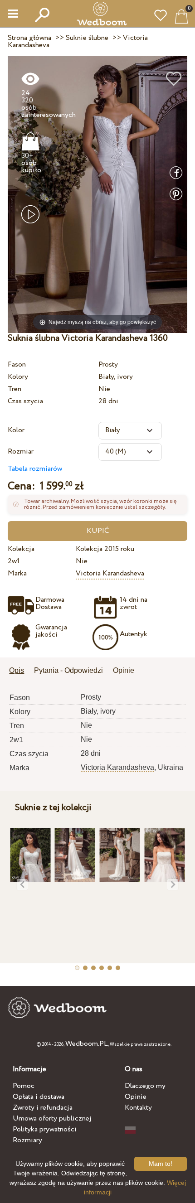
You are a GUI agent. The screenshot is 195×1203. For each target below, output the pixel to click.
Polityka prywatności (45, 1129)
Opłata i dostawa (38, 1097)
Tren (14, 389)
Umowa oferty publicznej (52, 1118)
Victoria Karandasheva (110, 573)
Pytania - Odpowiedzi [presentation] (68, 670)
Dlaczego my (145, 1086)
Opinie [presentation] (123, 670)
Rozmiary (27, 1140)
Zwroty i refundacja (43, 1107)
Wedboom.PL (86, 1044)
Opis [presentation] (16, 670)
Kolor (16, 430)
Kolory (18, 376)
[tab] (19, 671)
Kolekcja (21, 549)
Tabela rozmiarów (35, 469)
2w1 (14, 561)
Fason (17, 364)
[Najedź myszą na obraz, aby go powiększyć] (97, 194)
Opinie (135, 1097)
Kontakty (138, 1107)
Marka (17, 573)
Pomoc (23, 1086)
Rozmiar (21, 451)
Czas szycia (25, 401)
